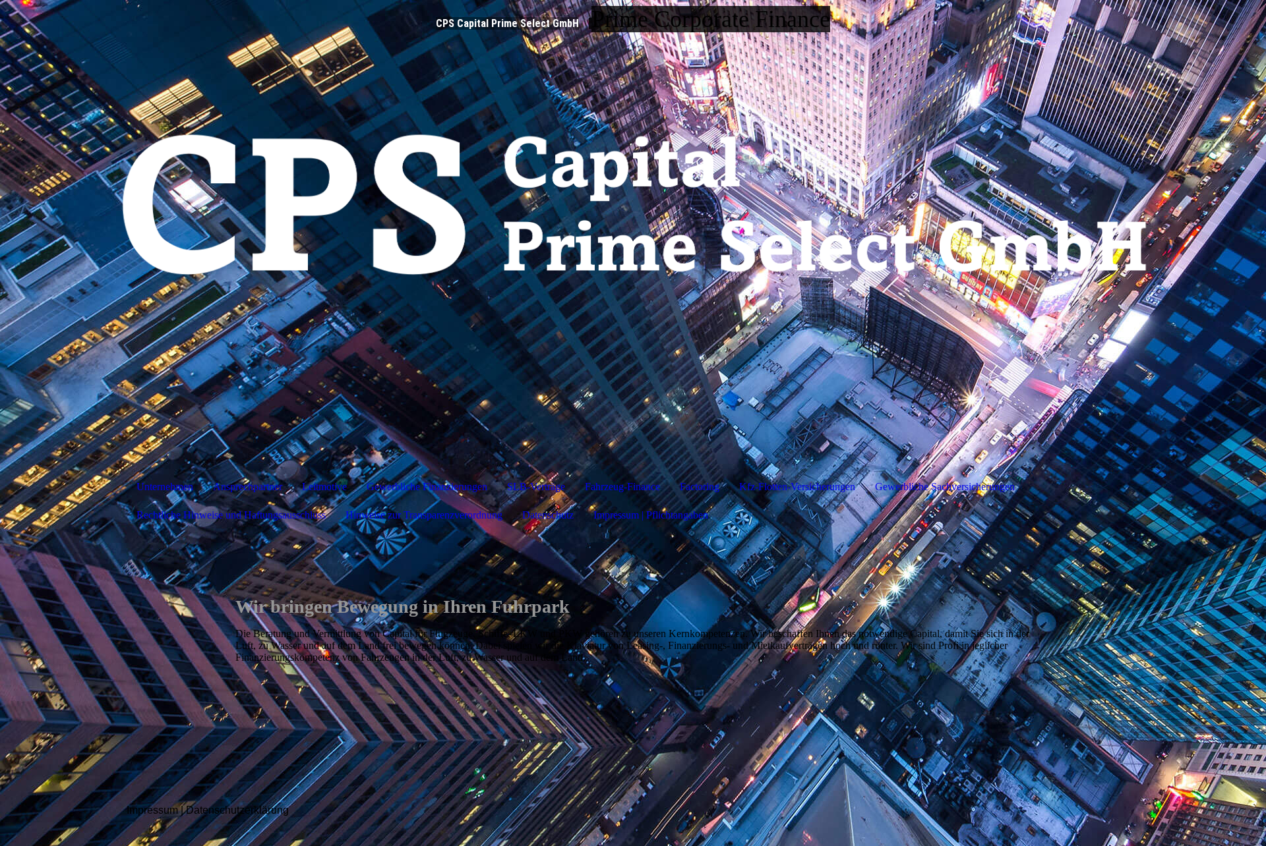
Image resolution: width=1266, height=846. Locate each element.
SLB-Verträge (536, 486)
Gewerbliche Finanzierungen (427, 486)
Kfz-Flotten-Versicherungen (797, 486)
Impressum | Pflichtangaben (650, 515)
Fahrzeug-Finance (622, 486)
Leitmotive (324, 486)
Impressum (152, 810)
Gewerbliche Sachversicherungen (945, 486)
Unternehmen (164, 486)
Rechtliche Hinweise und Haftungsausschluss (231, 515)
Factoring (699, 486)
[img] (633, 230)
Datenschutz (548, 515)
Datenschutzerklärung (237, 810)
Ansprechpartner (247, 486)
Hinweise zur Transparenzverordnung (424, 515)
